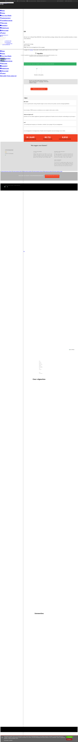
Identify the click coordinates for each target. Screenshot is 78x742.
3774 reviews (11, 153)
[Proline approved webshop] (27, 171)
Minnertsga (40, 364)
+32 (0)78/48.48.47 (7, 42)
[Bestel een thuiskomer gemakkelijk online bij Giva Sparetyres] (7, 187)
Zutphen (40, 369)
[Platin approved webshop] (47, 171)
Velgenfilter (41, 81)
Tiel (39, 368)
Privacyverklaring (6, 740)
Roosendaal (40, 367)
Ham (39, 372)
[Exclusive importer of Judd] (57, 171)
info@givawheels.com (6, 44)
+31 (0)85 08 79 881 (8, 43)
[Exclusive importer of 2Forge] (37, 171)
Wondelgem (40, 373)
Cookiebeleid (10, 740)
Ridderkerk (40, 366)
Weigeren (69, 739)
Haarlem (40, 363)
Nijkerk (40, 365)
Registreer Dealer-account (52, 175)
